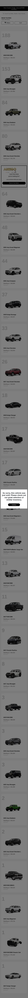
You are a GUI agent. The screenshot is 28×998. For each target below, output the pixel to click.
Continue (14, 504)
